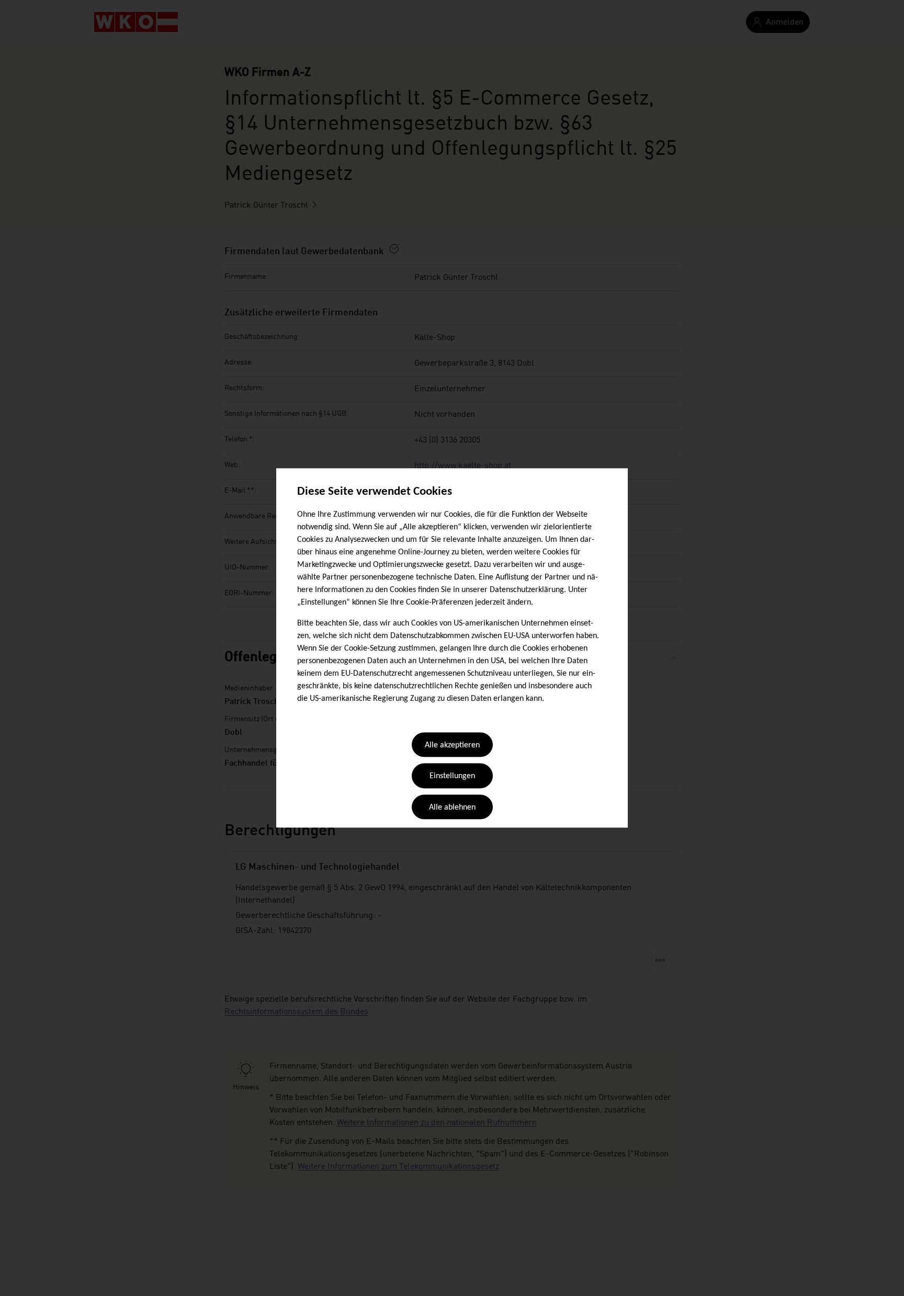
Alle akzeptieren (452, 745)
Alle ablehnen (452, 807)
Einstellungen (452, 776)
